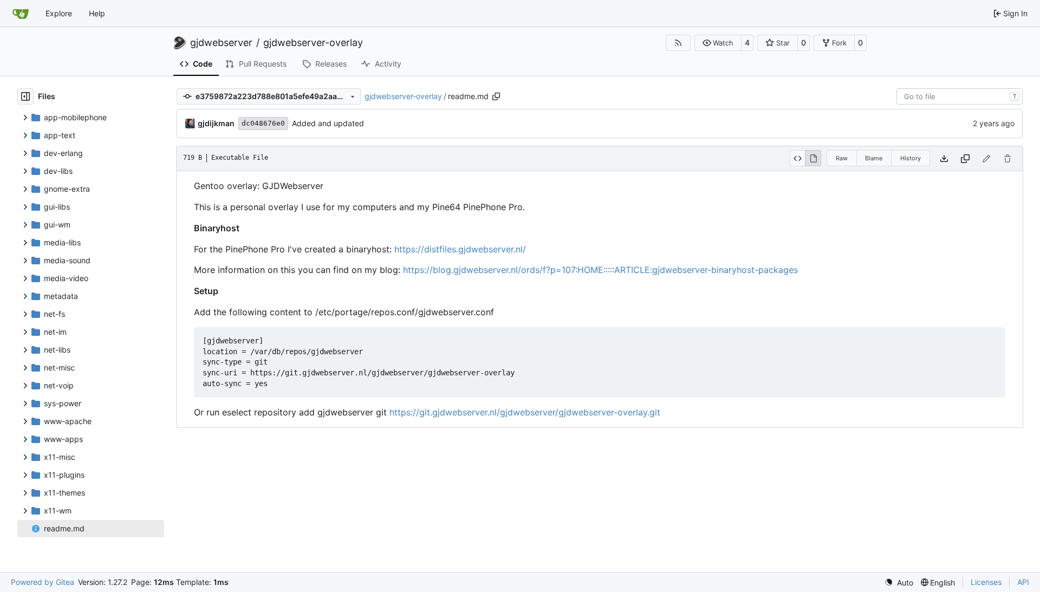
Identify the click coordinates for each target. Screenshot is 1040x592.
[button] (718, 43)
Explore (59, 13)
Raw (842, 158)
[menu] (899, 582)
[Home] (20, 13)
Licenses (986, 582)
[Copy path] (496, 96)
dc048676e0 (263, 123)
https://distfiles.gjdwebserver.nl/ (460, 249)
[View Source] (797, 158)
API (1023, 582)
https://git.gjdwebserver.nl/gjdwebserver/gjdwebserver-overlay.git (524, 412)
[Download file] (944, 158)
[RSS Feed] (678, 43)
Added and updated (328, 123)
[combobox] (959, 96)
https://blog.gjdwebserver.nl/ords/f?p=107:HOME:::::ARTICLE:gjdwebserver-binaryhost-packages (600, 269)
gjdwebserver (221, 42)
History (910, 158)
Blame (873, 158)
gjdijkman (216, 123)
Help (97, 13)
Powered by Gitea (42, 582)
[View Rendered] (813, 158)
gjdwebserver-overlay (313, 42)
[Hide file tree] (25, 96)
